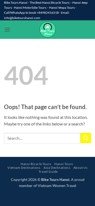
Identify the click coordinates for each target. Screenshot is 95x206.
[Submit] (85, 138)
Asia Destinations (57, 168)
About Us (80, 168)
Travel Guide (48, 172)
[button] (7, 29)
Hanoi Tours (63, 164)
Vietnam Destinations (23, 168)
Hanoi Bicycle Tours (36, 164)
